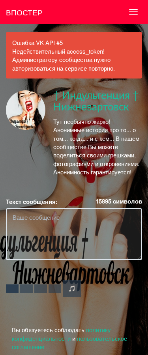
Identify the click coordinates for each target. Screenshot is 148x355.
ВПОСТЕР (24, 12)
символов (119, 201)
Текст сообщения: (32, 202)
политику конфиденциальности (61, 333)
